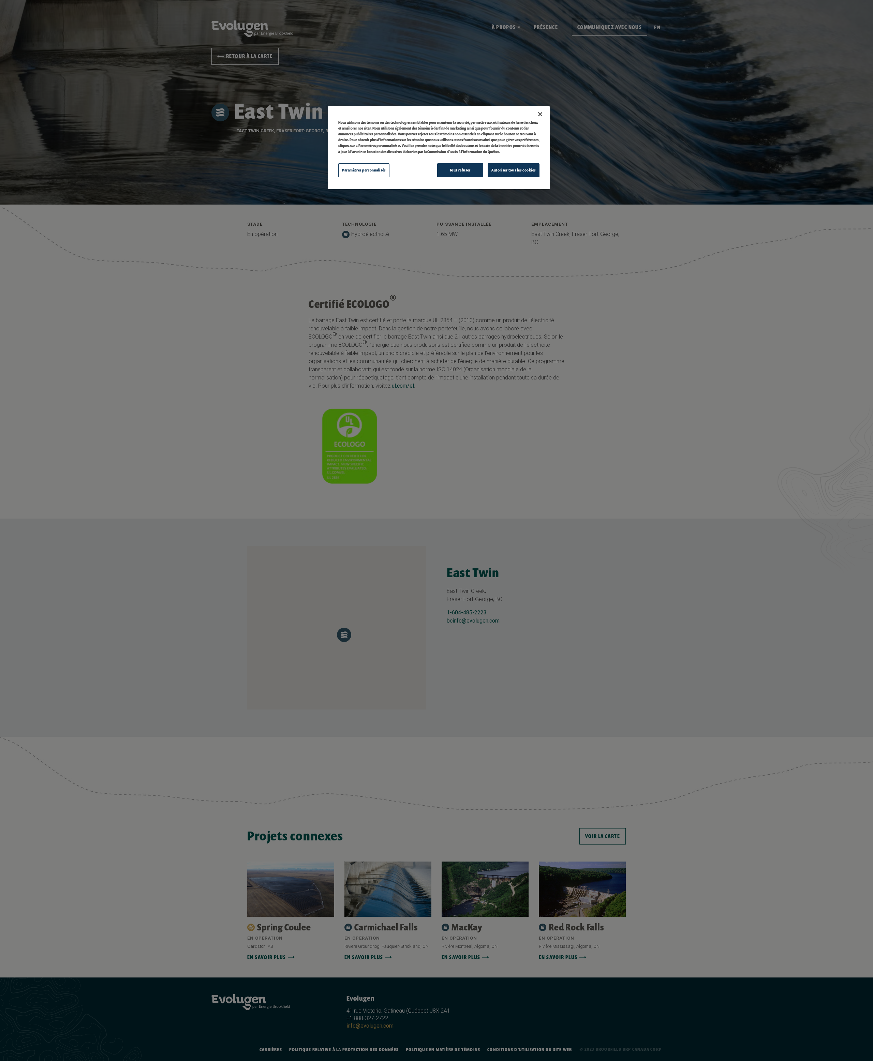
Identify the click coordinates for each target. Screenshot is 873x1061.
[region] (439, 147)
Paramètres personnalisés (364, 170)
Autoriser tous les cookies (513, 170)
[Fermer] (540, 114)
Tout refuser (460, 170)
